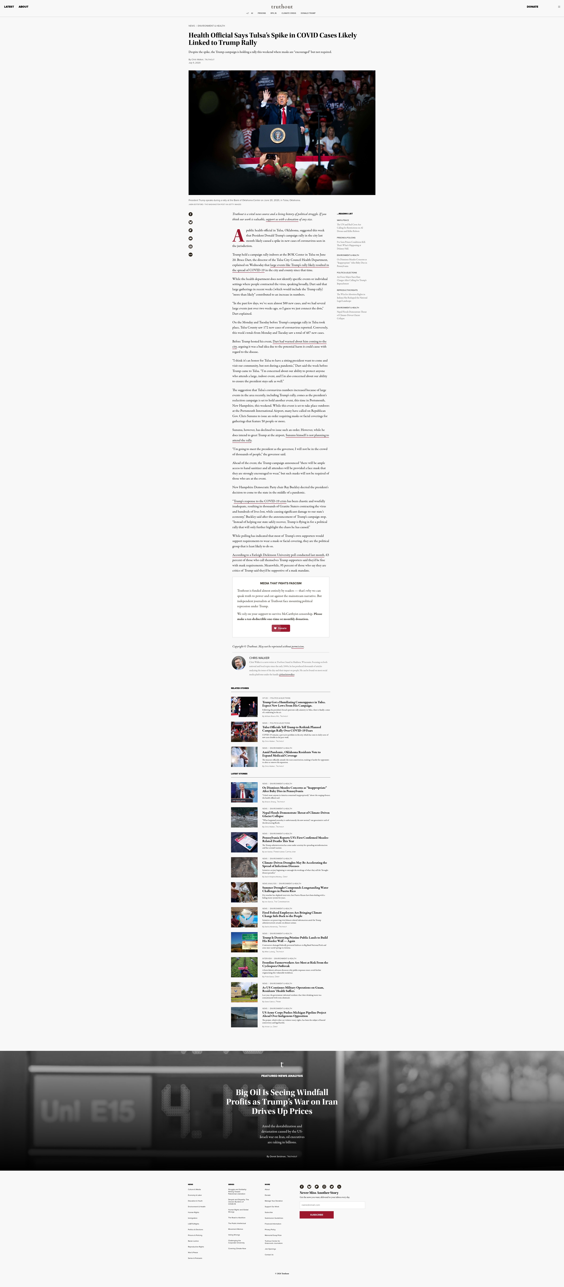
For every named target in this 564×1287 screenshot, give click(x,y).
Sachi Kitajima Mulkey (273, 876)
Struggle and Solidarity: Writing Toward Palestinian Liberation (237, 1191)
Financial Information (273, 1223)
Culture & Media (194, 1189)
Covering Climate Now (237, 1248)
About (23, 7)
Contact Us (269, 1254)
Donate (532, 7)
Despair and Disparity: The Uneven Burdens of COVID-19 (238, 1201)
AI (252, 13)
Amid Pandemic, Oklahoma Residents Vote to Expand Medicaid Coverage (291, 754)
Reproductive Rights (196, 1246)
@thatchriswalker (286, 674)
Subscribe (269, 1212)
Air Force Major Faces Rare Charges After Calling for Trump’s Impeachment (351, 280)
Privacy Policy (270, 1229)
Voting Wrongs (234, 1235)
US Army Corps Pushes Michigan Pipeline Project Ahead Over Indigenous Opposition (294, 1014)
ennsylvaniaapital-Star (284, 852)
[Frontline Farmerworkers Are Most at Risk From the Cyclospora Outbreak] (244, 967)
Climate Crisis (289, 13)
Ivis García (269, 901)
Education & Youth (195, 1201)
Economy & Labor (195, 1195)
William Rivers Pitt (272, 716)
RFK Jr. (274, 13)
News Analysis (269, 883)
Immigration (192, 1218)
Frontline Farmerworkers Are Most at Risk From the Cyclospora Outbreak (295, 964)
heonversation (281, 902)
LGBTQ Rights (193, 1223)
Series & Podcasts (195, 1258)
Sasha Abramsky (271, 926)
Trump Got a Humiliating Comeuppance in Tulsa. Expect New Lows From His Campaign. (294, 704)
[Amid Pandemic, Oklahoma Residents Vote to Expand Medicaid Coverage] (244, 757)
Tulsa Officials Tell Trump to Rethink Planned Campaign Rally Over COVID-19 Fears (291, 729)
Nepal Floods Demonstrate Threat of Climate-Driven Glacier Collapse (352, 315)
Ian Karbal (268, 851)
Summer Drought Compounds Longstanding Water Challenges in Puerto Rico (295, 889)
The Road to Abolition (236, 1217)
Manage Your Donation (274, 1201)
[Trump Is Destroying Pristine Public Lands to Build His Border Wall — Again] (244, 942)
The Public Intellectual (237, 1223)
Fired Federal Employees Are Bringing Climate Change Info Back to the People (292, 914)
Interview (267, 958)
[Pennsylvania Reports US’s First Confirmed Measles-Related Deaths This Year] (244, 842)
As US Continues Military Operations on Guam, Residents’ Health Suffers (293, 989)
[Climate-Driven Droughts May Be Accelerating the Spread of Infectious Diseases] (244, 867)
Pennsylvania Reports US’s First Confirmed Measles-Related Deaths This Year (295, 839)
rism (278, 1002)
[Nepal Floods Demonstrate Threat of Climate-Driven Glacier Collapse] (244, 817)
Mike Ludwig (270, 951)
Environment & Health (211, 25)
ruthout (209, 59)
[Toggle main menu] (551, 7)
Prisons (262, 13)
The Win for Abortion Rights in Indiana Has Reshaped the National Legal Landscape (352, 298)
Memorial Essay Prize (273, 1235)
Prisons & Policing (195, 1235)
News (192, 25)
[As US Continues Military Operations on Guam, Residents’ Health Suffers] (244, 992)
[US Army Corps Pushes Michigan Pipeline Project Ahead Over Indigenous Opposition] (244, 1017)
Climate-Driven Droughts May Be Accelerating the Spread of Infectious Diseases (294, 864)
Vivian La (268, 1026)
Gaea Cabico (270, 1001)
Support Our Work (272, 1206)
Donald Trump (308, 13)
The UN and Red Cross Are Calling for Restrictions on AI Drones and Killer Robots (350, 228)
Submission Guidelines (274, 1218)
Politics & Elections (280, 698)
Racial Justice (193, 1241)
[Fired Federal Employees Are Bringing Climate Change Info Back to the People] (244, 917)
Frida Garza (269, 976)
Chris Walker (197, 59)
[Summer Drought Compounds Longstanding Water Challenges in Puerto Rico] (244, 892)
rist (285, 877)
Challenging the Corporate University (236, 1241)
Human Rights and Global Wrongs (238, 1210)
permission (298, 646)
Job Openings (270, 1249)
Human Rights (193, 1212)
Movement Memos (235, 1229)
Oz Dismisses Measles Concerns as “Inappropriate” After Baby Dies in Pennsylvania (352, 263)
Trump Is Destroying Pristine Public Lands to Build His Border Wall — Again (295, 939)
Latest (9, 7)
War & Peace (193, 1252)
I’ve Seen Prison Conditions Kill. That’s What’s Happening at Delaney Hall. (351, 245)
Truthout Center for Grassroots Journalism (274, 1242)
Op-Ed (265, 698)
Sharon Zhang (270, 801)
